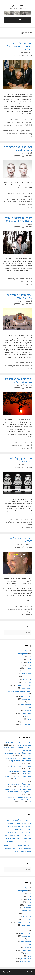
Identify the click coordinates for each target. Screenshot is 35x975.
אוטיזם (29, 659)
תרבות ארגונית (18, 851)
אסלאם (29, 826)
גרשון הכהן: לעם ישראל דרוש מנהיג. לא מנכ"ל (18, 148)
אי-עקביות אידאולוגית (17, 125)
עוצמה (13, 838)
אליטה (29, 823)
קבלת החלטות (11, 846)
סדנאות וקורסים (26, 705)
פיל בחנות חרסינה (23, 841)
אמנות (29, 665)
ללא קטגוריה (27, 677)
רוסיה (29, 848)
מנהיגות (29, 202)
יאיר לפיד (19, 199)
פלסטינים (16, 841)
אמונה (29, 662)
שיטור (9, 848)
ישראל (29, 832)
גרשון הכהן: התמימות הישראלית (20, 766)
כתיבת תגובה (25, 284)
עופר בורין (19, 838)
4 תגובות (27, 136)
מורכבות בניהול (9, 119)
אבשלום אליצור (25, 366)
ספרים (29, 708)
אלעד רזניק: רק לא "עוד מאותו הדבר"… (20, 460)
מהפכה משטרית (11, 128)
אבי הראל (22, 820)
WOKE (27, 125)
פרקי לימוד (27, 716)
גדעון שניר (16, 826)
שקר (13, 134)
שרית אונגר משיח (25, 725)
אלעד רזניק (26, 445)
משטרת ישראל (15, 835)
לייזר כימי (16, 366)
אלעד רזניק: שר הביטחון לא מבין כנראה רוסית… (18, 380)
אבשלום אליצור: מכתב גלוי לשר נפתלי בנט (19, 296)
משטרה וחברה (26, 699)
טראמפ (13, 830)
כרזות (26, 832)
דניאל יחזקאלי (26, 674)
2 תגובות (27, 207)
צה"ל (10, 522)
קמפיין (30, 134)
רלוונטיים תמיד (10, 122)
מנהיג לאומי (11, 199)
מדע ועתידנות (26, 679)
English (25, 651)
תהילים (24, 851)
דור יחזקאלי (27, 671)
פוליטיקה (29, 122)
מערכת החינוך (25, 609)
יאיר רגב (8, 830)
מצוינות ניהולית (15, 202)
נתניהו (25, 838)
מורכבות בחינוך (25, 606)
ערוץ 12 (21, 131)
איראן (16, 820)
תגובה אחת (26, 448)
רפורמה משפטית (21, 134)
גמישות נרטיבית (23, 128)
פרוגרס (5, 131)
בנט (31, 128)
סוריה (12, 445)
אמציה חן (10, 823)
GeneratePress (8, 972)
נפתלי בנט (28, 131)
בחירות (7, 125)
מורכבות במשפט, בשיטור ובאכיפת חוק (18, 691)
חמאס (24, 830)
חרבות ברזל (19, 830)
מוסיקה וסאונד (26, 682)
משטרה (24, 835)
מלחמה (9, 832)
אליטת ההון (25, 823)
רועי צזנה (25, 849)
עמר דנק (7, 838)
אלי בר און (10, 820)
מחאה (12, 832)
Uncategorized (22, 654)
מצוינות (23, 202)
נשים (29, 702)
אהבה (29, 657)
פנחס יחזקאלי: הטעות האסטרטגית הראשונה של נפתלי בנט (19, 46)
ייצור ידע (17, 5)
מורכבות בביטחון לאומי (22, 119)
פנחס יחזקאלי (20, 122)
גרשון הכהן (26, 193)
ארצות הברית (23, 826)
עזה (11, 838)
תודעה (9, 134)
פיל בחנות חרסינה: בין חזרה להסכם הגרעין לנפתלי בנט (18, 219)
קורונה (29, 719)
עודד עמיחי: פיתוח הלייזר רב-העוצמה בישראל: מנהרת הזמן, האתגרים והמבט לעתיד (18, 799)
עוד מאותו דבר (17, 522)
